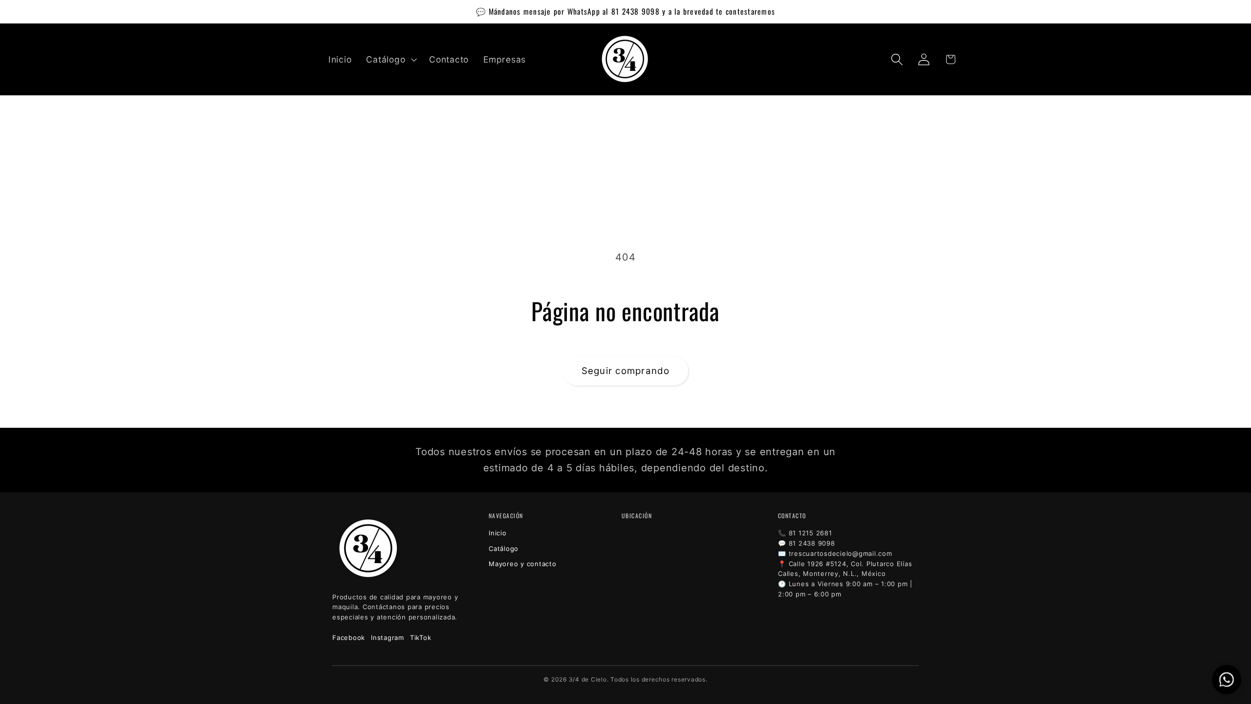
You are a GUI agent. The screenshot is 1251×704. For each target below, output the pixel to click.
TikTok (420, 637)
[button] (390, 59)
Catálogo (503, 548)
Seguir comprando (626, 370)
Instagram (387, 637)
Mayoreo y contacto (523, 564)
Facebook (348, 637)
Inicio (498, 533)
